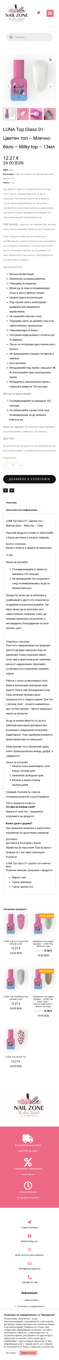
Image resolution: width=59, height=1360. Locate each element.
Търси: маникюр (21, 882)
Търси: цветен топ (22, 886)
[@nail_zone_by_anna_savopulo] (29, 1250)
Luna (12, 182)
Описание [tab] (11, 502)
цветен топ (8, 178)
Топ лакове (26, 174)
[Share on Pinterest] (11, 490)
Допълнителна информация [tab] (21, 510)
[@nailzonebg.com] (29, 1236)
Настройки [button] (11, 1353)
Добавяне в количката (29, 479)
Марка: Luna (19, 877)
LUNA (17, 174)
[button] (50, 13)
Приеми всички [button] (28, 1353)
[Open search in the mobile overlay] (29, 37)
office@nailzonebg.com (30, 1269)
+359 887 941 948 (29, 1282)
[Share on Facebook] (5, 490)
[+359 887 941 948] (29, 1277)
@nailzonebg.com (29, 1241)
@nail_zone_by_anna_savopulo (29, 1255)
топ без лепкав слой (43, 174)
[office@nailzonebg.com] (29, 1263)
